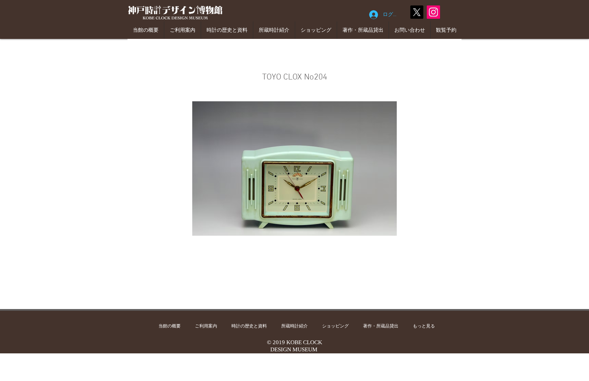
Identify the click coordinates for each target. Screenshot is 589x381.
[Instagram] (433, 12)
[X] (416, 12)
